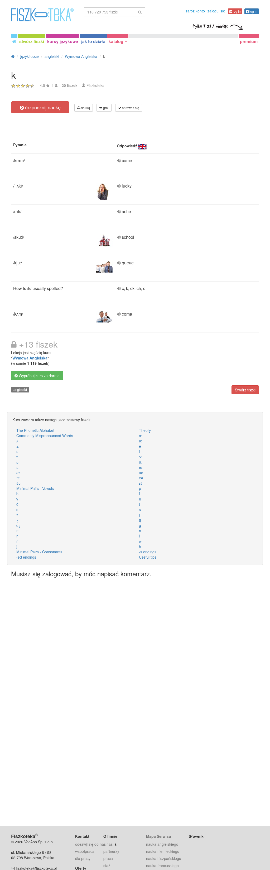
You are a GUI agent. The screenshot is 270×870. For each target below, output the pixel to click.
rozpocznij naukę (42, 107)
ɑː (140, 435)
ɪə (140, 483)
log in (236, 11)
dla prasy (82, 858)
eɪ (140, 467)
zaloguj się (216, 10)
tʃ (140, 520)
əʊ (18, 483)
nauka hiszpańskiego (163, 858)
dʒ (18, 525)
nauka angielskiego (162, 844)
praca (108, 858)
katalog (116, 41)
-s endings (147, 551)
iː (140, 451)
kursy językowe (62, 41)
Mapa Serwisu (158, 836)
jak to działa (93, 41)
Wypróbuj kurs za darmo (39, 375)
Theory (145, 430)
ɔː (140, 456)
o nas (108, 844)
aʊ (141, 472)
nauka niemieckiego (162, 851)
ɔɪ (18, 477)
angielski (20, 389)
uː (140, 462)
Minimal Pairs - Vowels (35, 488)
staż (106, 865)
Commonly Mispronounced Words (44, 435)
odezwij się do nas (90, 844)
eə (141, 477)
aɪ (18, 472)
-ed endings (26, 557)
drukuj (85, 107)
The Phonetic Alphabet (35, 430)
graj (105, 107)
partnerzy (111, 851)
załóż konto (195, 10)
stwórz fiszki (31, 41)
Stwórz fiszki (245, 389)
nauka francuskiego (162, 865)
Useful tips (147, 557)
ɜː (17, 446)
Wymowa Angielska (29, 358)
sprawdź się (130, 107)
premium (249, 41)
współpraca (84, 851)
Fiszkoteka (95, 85)
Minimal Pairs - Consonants (39, 551)
